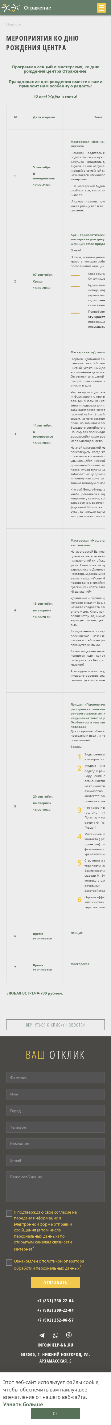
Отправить (55, 1283)
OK (55, 1413)
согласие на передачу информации (45, 1215)
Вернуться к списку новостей (55, 1025)
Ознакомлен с (49, 1264)
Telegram (42, 1335)
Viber (69, 1335)
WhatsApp (55, 1335)
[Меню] (101, 8)
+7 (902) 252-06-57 (55, 1320)
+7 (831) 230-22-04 (55, 1300)
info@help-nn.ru (55, 1345)
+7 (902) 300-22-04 (55, 1310)
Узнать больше (23, 1404)
